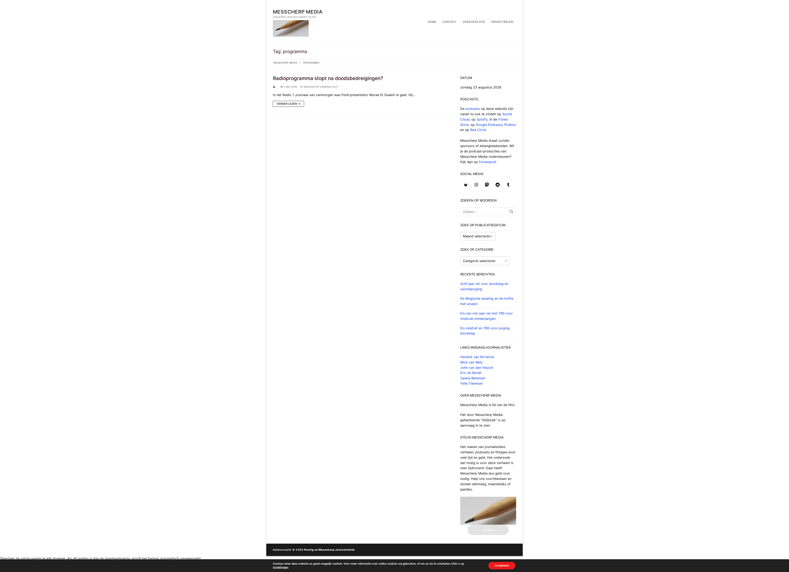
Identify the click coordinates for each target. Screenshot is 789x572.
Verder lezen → (288, 103)
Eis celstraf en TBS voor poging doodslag (485, 330)
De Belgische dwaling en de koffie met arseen (486, 301)
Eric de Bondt (470, 373)
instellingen (280, 567)
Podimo (510, 125)
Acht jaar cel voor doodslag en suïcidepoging (484, 286)
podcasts (473, 109)
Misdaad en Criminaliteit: (321, 86)
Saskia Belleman (472, 378)
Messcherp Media (297, 12)
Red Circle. (478, 130)
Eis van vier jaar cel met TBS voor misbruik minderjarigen (486, 316)
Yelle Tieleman (471, 383)
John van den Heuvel (476, 367)
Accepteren (502, 565)
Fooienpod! (487, 162)
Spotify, (482, 119)
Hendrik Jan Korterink (477, 357)
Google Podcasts (489, 125)
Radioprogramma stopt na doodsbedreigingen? (328, 78)
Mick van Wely (471, 362)
